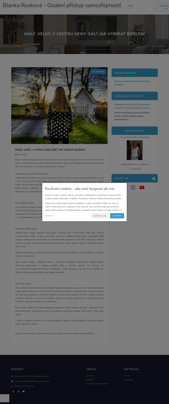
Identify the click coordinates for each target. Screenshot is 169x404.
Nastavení (49, 215)
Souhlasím (117, 215)
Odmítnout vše (100, 215)
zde (120, 210)
